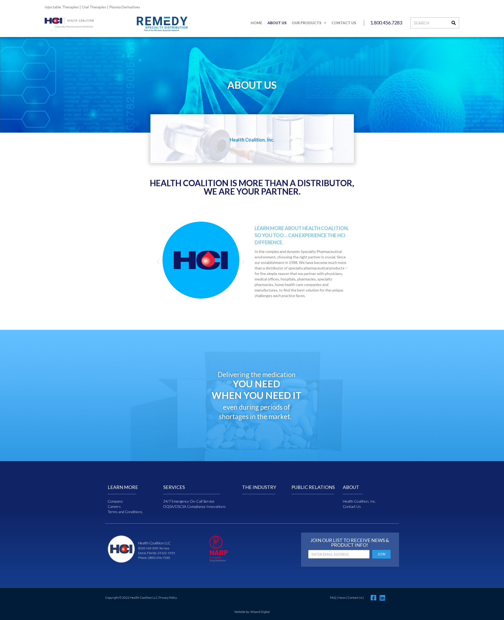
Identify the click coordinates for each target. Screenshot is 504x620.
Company (115, 501)
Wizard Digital (260, 612)
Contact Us (344, 22)
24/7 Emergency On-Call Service (188, 501)
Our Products (306, 22)
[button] (158, 261)
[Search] (453, 23)
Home (256, 22)
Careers (114, 506)
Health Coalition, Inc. (359, 501)
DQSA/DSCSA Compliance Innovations (194, 506)
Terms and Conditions (125, 511)
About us (276, 22)
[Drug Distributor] (219, 560)
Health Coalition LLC (154, 543)
